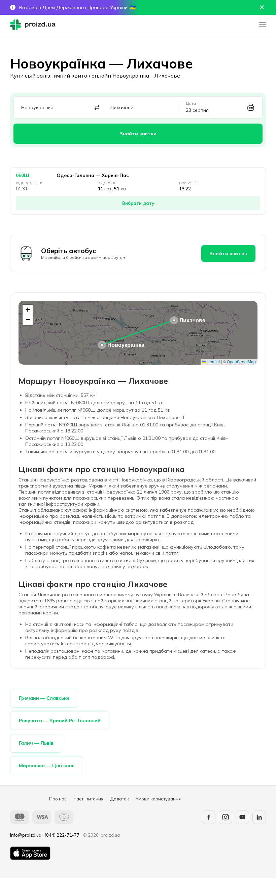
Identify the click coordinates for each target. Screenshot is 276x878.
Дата (191, 103)
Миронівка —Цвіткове (46, 766)
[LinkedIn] (259, 817)
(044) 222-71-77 (62, 835)
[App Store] (30, 853)
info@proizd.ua (25, 835)
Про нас (58, 798)
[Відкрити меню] (262, 24)
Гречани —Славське (44, 698)
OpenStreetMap (241, 361)
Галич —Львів (36, 743)
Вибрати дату (138, 203)
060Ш (22, 175)
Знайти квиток (228, 253)
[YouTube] (242, 817)
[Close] (262, 7)
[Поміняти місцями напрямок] (97, 107)
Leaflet (213, 361)
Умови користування (158, 798)
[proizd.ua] (34, 24)
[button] (102, 345)
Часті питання (88, 798)
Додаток (119, 798)
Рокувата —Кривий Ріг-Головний (60, 721)
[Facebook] (208, 817)
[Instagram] (225, 817)
